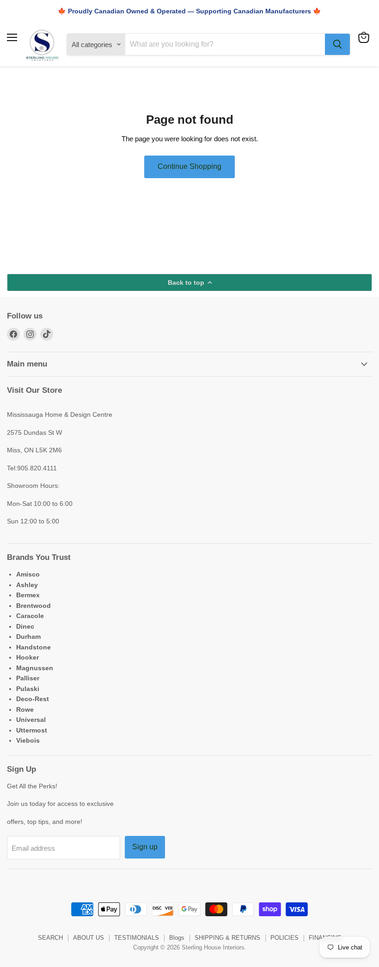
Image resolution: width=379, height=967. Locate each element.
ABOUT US (88, 937)
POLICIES (284, 937)
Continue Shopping (189, 166)
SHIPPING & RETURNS (227, 937)
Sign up (145, 847)
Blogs (176, 937)
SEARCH (50, 937)
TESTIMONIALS (136, 937)
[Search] (337, 44)
